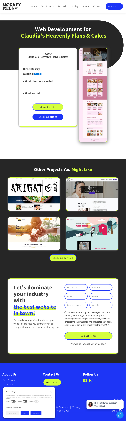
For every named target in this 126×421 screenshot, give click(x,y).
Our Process (9, 379)
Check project (34, 197)
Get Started (114, 6)
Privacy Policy (116, 399)
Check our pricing (48, 116)
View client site (48, 107)
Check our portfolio (63, 257)
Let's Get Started (88, 336)
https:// (39, 74)
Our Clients (8, 384)
